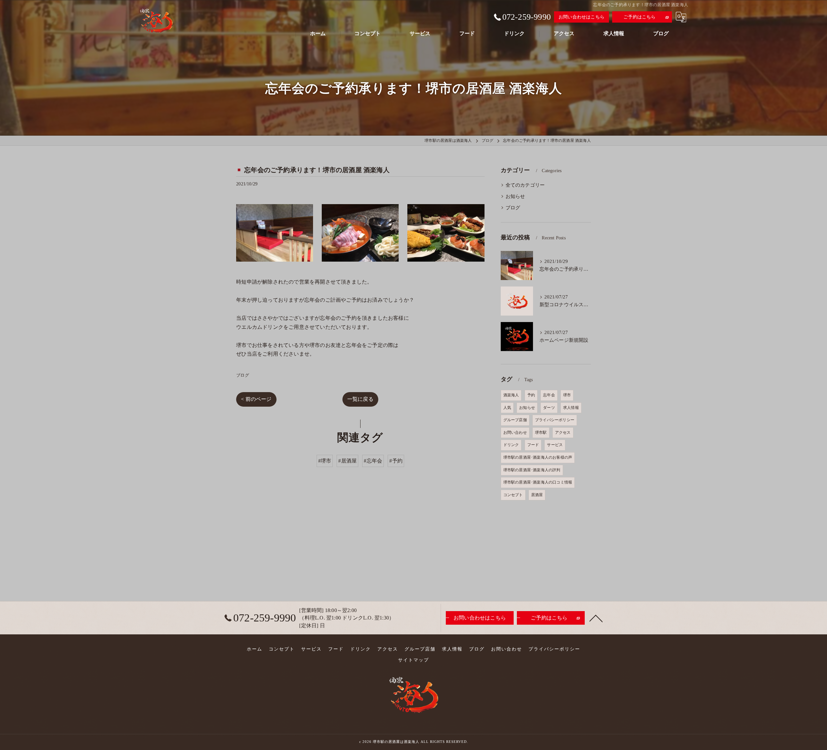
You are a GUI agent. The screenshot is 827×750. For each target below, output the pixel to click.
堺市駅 (541, 432)
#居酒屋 (347, 461)
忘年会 (549, 395)
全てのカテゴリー (525, 185)
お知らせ (515, 196)
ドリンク (511, 445)
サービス (555, 445)
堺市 (567, 395)
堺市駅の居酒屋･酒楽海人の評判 (531, 470)
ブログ (242, 375)
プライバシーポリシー (554, 420)
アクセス (563, 432)
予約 (531, 395)
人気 (507, 407)
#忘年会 (373, 461)
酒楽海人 (511, 395)
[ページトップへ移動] (596, 617)
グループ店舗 (515, 420)
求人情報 (571, 407)
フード (533, 445)
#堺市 (324, 461)
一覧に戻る (360, 399)
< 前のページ (256, 399)
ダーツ (549, 407)
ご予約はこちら (639, 17)
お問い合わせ (515, 432)
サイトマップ (413, 660)
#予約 (396, 461)
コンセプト (513, 495)
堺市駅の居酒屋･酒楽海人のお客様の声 (537, 457)
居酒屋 (537, 495)
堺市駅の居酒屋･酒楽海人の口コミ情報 (537, 482)
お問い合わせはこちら (581, 17)
